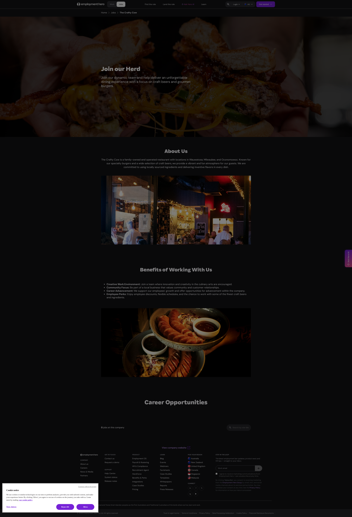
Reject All (65, 507)
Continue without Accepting (87, 486)
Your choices (11, 507)
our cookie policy (26, 500)
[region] (50, 498)
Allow (85, 507)
